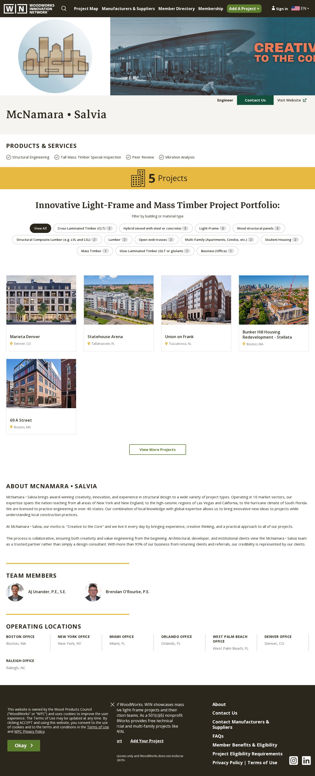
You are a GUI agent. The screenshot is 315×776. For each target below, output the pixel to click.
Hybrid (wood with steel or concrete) (155, 228)
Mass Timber (93, 251)
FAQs (217, 736)
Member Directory (176, 8)
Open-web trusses (155, 239)
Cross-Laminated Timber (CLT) (84, 228)
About (219, 704)
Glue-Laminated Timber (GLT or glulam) (154, 251)
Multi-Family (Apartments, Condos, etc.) (218, 239)
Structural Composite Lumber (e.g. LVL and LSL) (55, 239)
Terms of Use (262, 762)
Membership (210, 8)
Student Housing (280, 239)
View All (40, 228)
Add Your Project (147, 741)
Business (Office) (216, 251)
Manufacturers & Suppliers (128, 8)
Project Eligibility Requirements (247, 754)
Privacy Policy (227, 762)
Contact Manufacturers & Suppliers (240, 724)
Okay (21, 745)
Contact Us (255, 100)
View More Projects (158, 449)
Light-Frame (211, 228)
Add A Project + (244, 8)
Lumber (117, 239)
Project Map (86, 8)
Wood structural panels (257, 228)
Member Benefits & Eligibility (244, 745)
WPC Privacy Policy (29, 731)
